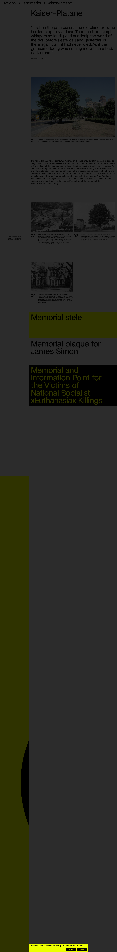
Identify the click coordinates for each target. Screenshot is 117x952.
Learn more (78, 945)
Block (71, 949)
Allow (81, 949)
